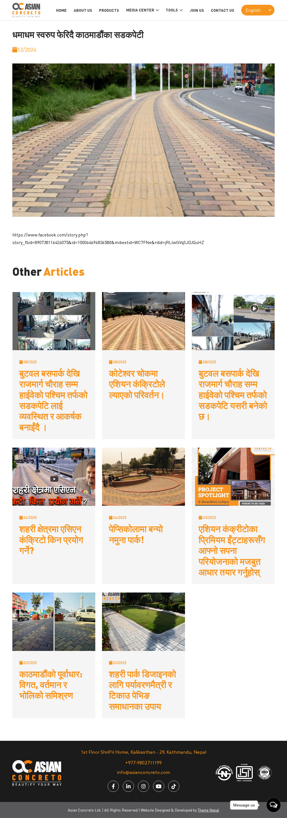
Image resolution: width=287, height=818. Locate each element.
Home (61, 10)
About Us (83, 10)
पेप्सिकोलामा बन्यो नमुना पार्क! (136, 533)
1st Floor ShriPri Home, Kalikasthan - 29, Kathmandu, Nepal (143, 752)
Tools (172, 10)
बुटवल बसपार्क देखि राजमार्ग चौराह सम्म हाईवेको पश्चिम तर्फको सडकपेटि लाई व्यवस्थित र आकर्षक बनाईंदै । (53, 400)
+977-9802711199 (143, 763)
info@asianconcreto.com (143, 772)
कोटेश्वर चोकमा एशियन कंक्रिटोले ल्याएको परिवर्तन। (137, 384)
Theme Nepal (208, 810)
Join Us (197, 10)
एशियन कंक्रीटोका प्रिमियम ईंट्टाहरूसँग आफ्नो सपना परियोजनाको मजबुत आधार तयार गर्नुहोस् (232, 550)
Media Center (140, 10)
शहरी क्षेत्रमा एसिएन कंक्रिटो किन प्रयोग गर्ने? (51, 539)
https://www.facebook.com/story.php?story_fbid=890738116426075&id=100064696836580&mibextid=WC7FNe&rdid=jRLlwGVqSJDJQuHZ (108, 238)
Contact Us (222, 10)
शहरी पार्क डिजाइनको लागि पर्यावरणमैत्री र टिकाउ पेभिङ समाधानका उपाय (142, 689)
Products (109, 10)
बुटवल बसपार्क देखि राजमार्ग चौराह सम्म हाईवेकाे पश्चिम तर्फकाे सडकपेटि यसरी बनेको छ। (233, 394)
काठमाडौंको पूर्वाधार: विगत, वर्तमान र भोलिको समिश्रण (50, 684)
